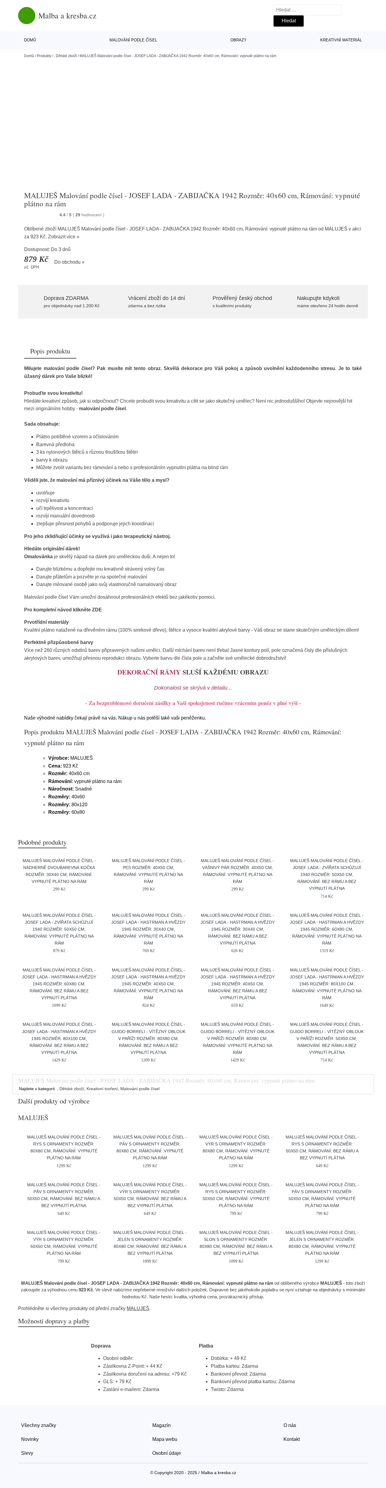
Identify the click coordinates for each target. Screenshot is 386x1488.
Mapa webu (164, 1439)
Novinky (30, 1439)
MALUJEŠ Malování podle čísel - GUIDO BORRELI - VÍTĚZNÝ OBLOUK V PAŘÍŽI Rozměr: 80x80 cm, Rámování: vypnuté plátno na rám (237, 1038)
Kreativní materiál (341, 40)
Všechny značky (38, 1425)
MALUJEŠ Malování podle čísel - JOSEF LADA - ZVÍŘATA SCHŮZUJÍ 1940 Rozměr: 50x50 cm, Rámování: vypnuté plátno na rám (59, 929)
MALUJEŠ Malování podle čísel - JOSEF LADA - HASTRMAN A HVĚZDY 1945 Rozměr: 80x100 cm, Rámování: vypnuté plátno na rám (327, 984)
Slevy (27, 1453)
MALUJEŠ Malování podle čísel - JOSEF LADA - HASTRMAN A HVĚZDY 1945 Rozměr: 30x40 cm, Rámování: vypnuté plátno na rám (148, 929)
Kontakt (291, 1439)
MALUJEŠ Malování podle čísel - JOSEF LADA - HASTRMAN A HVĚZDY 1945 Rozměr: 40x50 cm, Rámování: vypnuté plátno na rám (148, 984)
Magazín (161, 1425)
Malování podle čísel (133, 40)
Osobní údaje (166, 1453)
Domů (30, 40)
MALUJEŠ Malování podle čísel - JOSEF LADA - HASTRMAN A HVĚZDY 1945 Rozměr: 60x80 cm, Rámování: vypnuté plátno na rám (327, 929)
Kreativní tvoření (102, 1088)
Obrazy (238, 40)
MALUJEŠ (336, 228)
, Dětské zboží (65, 56)
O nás (289, 1425)
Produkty (44, 56)
